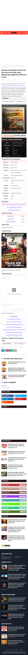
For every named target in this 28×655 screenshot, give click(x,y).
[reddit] (7, 402)
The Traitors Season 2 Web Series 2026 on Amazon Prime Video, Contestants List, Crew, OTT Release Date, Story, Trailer (17, 607)
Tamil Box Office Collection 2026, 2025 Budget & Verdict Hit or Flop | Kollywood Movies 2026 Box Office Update (16, 538)
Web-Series (13, 511)
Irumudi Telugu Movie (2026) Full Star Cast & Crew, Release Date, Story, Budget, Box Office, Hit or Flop (17, 474)
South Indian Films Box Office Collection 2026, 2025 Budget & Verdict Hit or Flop (15, 466)
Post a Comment (5, 387)
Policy (21, 649)
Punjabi (15, 347)
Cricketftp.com (17, 557)
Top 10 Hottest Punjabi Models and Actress (14, 324)
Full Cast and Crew (8, 135)
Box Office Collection (20, 135)
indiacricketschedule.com (6, 557)
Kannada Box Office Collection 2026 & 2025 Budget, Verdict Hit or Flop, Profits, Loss (17, 521)
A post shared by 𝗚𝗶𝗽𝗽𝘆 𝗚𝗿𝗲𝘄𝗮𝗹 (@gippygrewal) (14, 309)
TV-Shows (13, 504)
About (11, 649)
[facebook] (7, 396)
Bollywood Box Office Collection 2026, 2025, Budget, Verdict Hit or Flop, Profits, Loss (16, 446)
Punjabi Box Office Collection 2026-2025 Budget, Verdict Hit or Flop (17, 452)
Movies (12, 347)
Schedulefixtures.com (6, 558)
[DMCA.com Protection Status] (5, 546)
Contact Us (16, 649)
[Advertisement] (14, 15)
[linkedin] (7, 399)
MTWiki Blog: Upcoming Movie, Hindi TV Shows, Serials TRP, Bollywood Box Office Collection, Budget (14, 652)
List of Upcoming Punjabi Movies (14, 319)
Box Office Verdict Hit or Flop (13, 488)
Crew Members (20, 101)
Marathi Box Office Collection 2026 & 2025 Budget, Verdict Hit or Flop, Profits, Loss (17, 459)
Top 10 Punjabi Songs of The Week (14, 207)
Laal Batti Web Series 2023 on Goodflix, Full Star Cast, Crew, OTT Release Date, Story (16, 642)
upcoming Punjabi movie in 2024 (16, 87)
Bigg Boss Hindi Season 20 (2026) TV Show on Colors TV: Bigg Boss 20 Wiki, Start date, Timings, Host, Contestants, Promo (17, 585)
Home (2, 65)
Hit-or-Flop (13, 492)
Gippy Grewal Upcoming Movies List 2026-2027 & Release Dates (16, 362)
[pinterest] (20, 399)
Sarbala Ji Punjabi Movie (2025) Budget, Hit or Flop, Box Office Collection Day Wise (17, 376)
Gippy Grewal (8, 90)
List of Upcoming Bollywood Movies (14, 327)
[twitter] (20, 396)
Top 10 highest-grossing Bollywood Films (14, 332)
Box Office (13, 485)
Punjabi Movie (7, 65)
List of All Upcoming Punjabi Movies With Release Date (14, 204)
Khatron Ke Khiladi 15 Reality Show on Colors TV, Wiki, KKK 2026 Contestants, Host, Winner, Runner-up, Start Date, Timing (16, 568)
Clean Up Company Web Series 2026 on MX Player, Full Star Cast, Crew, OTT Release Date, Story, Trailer (17, 599)
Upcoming (13, 507)
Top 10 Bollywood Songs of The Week (14, 335)
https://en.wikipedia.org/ (19, 343)
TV (13, 500)
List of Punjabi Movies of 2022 (14, 210)
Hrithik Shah (4, 79)
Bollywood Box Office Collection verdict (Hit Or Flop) (14, 329)
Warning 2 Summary (8, 101)
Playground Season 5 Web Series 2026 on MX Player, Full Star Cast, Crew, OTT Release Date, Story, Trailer (16, 616)
